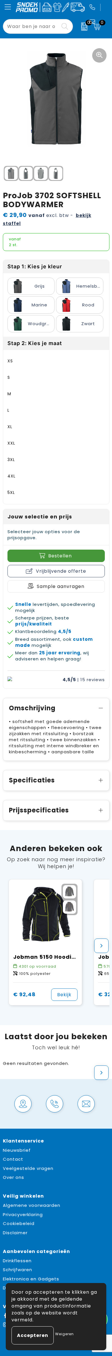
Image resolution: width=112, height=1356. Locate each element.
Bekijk (64, 994)
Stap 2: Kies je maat (34, 343)
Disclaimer (15, 1233)
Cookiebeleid (18, 1223)
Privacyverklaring (23, 1214)
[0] (81, 26)
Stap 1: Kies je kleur (34, 266)
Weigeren (64, 1333)
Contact (13, 1159)
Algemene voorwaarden (31, 1205)
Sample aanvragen (60, 586)
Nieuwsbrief (17, 1150)
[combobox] (31, 26)
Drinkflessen (17, 1261)
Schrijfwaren (17, 1270)
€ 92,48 (24, 994)
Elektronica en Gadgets (31, 1279)
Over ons (13, 1177)
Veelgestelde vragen (28, 1168)
